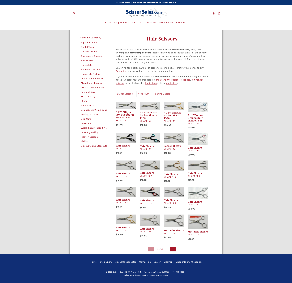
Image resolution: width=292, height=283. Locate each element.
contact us (171, 83)
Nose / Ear (143, 93)
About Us (137, 22)
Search (157, 262)
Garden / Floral (89, 51)
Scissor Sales (119, 272)
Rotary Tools (87, 105)
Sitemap (168, 262)
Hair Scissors (88, 60)
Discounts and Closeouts (173, 22)
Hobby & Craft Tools (91, 69)
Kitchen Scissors (89, 137)
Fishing (85, 141)
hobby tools (151, 83)
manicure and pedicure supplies (173, 79)
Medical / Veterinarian (92, 87)
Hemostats (86, 65)
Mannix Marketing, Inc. (158, 275)
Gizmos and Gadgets (92, 56)
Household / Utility (91, 74)
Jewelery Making (90, 132)
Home (108, 22)
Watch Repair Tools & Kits (94, 128)
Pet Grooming (88, 96)
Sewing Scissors (89, 114)
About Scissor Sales (125, 262)
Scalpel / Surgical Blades (94, 110)
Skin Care (86, 119)
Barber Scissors (125, 93)
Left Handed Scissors (92, 78)
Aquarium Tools (89, 42)
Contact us (121, 71)
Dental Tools (87, 47)
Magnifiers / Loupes (91, 83)
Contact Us (150, 22)
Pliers (84, 101)
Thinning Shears (161, 93)
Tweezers (86, 123)
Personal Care (88, 92)
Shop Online (122, 22)
